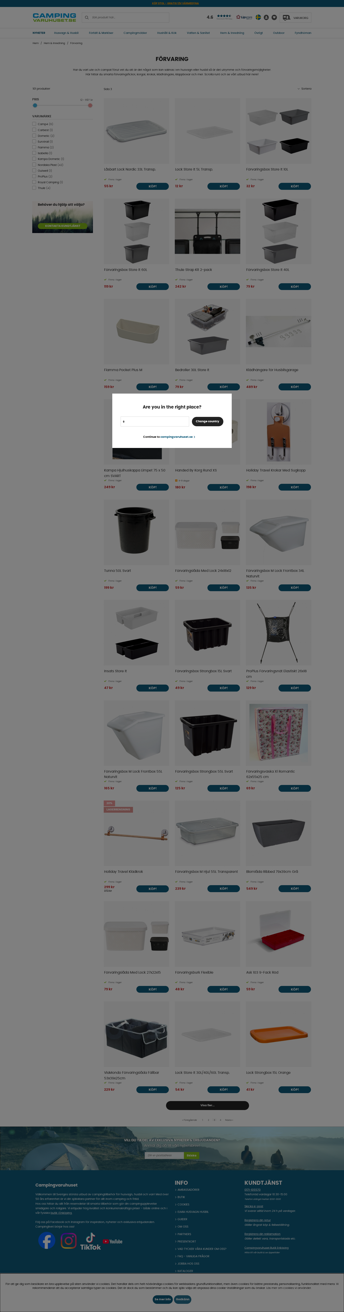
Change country (207, 421)
